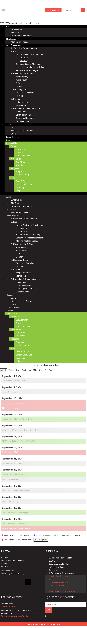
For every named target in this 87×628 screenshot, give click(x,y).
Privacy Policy (56, 624)
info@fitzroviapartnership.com (17, 574)
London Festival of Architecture (30, 54)
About (8, 26)
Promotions (21, 112)
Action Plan (16, 159)
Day (17, 370)
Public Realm (22, 80)
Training (19, 96)
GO (48, 610)
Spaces (9, 124)
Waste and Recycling (25, 93)
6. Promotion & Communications (25, 108)
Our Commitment (23, 156)
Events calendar (23, 121)
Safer (18, 83)
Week (10, 370)
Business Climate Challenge (28, 64)
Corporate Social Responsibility (30, 67)
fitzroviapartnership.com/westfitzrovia (14, 616)
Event (13, 134)
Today (51, 370)
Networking (21, 105)
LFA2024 (24, 61)
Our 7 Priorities (22, 162)
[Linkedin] (4, 582)
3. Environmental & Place (22, 73)
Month (3, 370)
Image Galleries (12, 137)
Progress (15, 168)
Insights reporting (23, 102)
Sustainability (11, 143)
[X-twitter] (28, 582)
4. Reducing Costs (19, 89)
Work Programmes (13, 45)
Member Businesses (20, 42)
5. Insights (15, 99)
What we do (16, 29)
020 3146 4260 (9, 571)
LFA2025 (24, 58)
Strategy (15, 146)
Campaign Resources (25, 118)
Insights (19, 190)
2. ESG (14, 51)
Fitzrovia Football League (27, 70)
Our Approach (22, 149)
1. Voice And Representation (24, 48)
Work (13, 127)
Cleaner (19, 86)
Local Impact (21, 187)
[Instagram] (20, 582)
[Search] (83, 10)
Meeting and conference (22, 131)
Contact (9, 140)
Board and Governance (21, 36)
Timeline (19, 152)
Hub (13, 178)
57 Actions (20, 165)
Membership (11, 39)
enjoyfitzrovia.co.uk (8, 606)
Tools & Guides (22, 181)
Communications (23, 115)
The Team (15, 32)
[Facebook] (12, 582)
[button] (43, 193)
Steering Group (22, 175)
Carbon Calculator (24, 184)
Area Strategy (22, 77)
